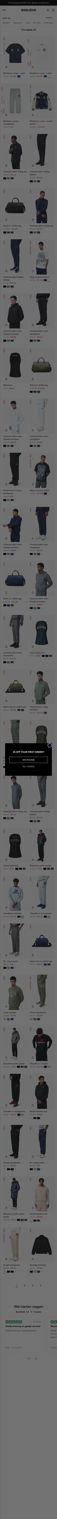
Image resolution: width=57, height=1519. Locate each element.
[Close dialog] (49, 745)
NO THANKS (28, 766)
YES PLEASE (28, 760)
